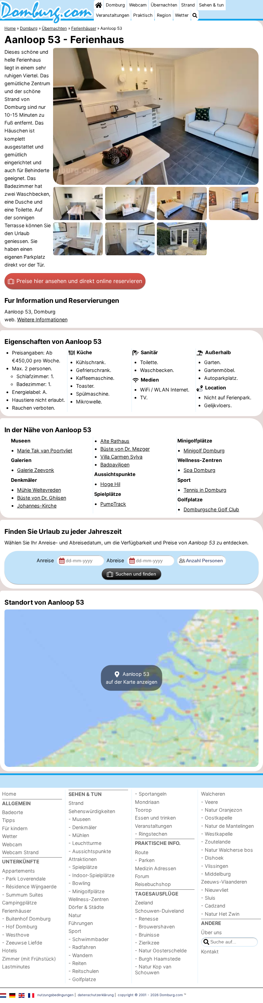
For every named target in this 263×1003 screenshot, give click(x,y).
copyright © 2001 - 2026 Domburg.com (150, 995)
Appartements (18, 871)
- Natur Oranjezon (221, 810)
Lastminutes (16, 966)
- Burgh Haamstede (157, 959)
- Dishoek (212, 858)
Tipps (8, 820)
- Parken (144, 860)
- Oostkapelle (216, 818)
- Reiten (77, 963)
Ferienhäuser (16, 911)
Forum (142, 876)
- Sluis (208, 898)
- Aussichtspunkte (89, 851)
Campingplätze (19, 902)
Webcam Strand (20, 852)
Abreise (116, 560)
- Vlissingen (214, 866)
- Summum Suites (22, 895)
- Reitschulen (83, 971)
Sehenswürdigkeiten (91, 811)
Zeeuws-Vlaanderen (224, 882)
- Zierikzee (147, 943)
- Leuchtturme (84, 843)
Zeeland (144, 902)
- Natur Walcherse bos (227, 850)
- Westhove (15, 935)
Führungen (80, 923)
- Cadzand (213, 906)
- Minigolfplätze (86, 891)
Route (141, 852)
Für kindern (14, 828)
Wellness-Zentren (88, 899)
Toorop (143, 810)
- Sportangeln (150, 794)
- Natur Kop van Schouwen (153, 969)
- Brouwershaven (155, 926)
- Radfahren (82, 947)
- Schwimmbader (88, 939)
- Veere (209, 802)
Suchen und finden (135, 574)
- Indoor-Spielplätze (91, 875)
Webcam (138, 5)
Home (9, 794)
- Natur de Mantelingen (227, 826)
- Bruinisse (147, 935)
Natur (74, 915)
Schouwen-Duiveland (159, 911)
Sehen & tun (211, 5)
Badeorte (12, 812)
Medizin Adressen (155, 868)
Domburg (115, 5)
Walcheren (213, 794)
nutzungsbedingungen (55, 995)
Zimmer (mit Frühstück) (29, 959)
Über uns (211, 932)
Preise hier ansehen (79, 281)
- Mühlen (78, 835)
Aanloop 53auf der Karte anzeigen (131, 678)
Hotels (9, 950)
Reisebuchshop (153, 884)
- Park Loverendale (24, 879)
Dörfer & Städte (86, 907)
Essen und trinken (155, 818)
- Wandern (80, 955)
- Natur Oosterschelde (161, 950)
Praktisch (143, 15)
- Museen (79, 819)
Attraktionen (82, 859)
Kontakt (209, 951)
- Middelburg (216, 874)
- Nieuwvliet (214, 890)
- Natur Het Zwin (220, 914)
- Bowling (79, 883)
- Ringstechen (151, 834)
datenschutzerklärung (96, 995)
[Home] (98, 5)
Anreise (46, 560)
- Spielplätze (82, 867)
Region (164, 15)
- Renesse (146, 919)
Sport (74, 931)
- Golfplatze (82, 979)
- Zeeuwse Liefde (22, 943)
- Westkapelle (217, 834)
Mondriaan (147, 802)
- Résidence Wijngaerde (29, 886)
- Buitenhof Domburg (26, 919)
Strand (188, 5)
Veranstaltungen (112, 15)
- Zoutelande (215, 842)
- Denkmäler (82, 827)
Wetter (182, 15)
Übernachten (164, 5)
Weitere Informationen (42, 319)
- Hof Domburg (19, 926)
